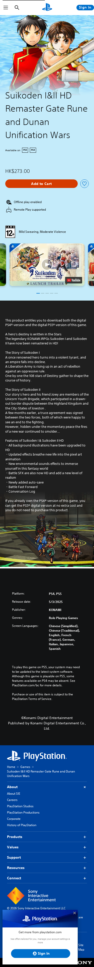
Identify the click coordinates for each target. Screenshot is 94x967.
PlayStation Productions (23, 812)
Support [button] (14, 857)
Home (11, 767)
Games (25, 767)
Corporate (14, 819)
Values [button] (13, 847)
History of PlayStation (21, 825)
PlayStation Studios (20, 806)
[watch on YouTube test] (73, 280)
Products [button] (14, 836)
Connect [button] (14, 878)
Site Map (81, 947)
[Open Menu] (5, 7)
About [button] (12, 787)
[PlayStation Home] (47, 7)
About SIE (13, 793)
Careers (12, 800)
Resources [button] (16, 867)
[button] (47, 264)
